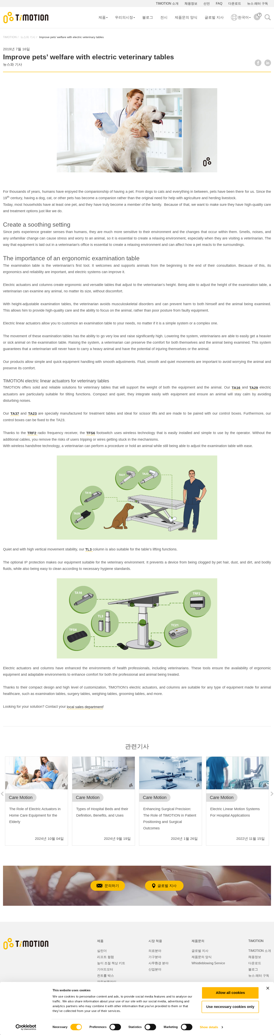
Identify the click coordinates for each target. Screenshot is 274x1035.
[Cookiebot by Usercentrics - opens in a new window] (26, 1027)
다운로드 (234, 3)
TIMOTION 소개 (167, 3)
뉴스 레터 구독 (257, 3)
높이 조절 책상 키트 (111, 963)
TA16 (237, 388)
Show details (209, 1027)
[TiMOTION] (26, 18)
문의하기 (112, 886)
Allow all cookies (230, 993)
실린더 (102, 950)
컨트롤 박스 (105, 975)
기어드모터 (105, 969)
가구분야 (154, 957)
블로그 (147, 17)
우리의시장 (124, 17)
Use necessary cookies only (230, 1007)
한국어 (243, 17)
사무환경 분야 (158, 963)
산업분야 (154, 969)
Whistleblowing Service (208, 963)
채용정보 (191, 3)
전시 (163, 17)
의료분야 (154, 950)
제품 (102, 17)
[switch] (115, 1027)
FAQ (219, 3)
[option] (36, 803)
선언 (206, 3)
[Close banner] (267, 988)
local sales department (85, 707)
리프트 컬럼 (105, 957)
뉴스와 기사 (27, 37)
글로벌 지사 (214, 17)
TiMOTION (10, 37)
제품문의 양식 (186, 17)
